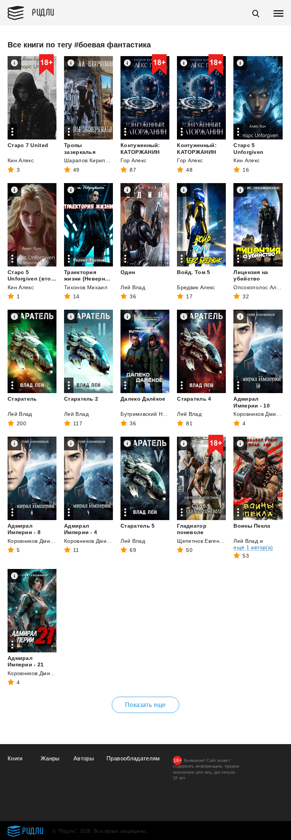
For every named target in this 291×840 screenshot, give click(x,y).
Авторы (84, 758)
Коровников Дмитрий (260, 414)
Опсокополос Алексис (262, 287)
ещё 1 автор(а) (253, 547)
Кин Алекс (21, 160)
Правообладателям (133, 758)
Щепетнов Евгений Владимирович (221, 541)
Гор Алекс (133, 160)
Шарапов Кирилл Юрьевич (98, 160)
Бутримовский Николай (150, 414)
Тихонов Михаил (85, 287)
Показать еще (145, 705)
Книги (15, 758)
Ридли (43, 11)
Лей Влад (132, 287)
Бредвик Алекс (196, 287)
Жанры (50, 758)
